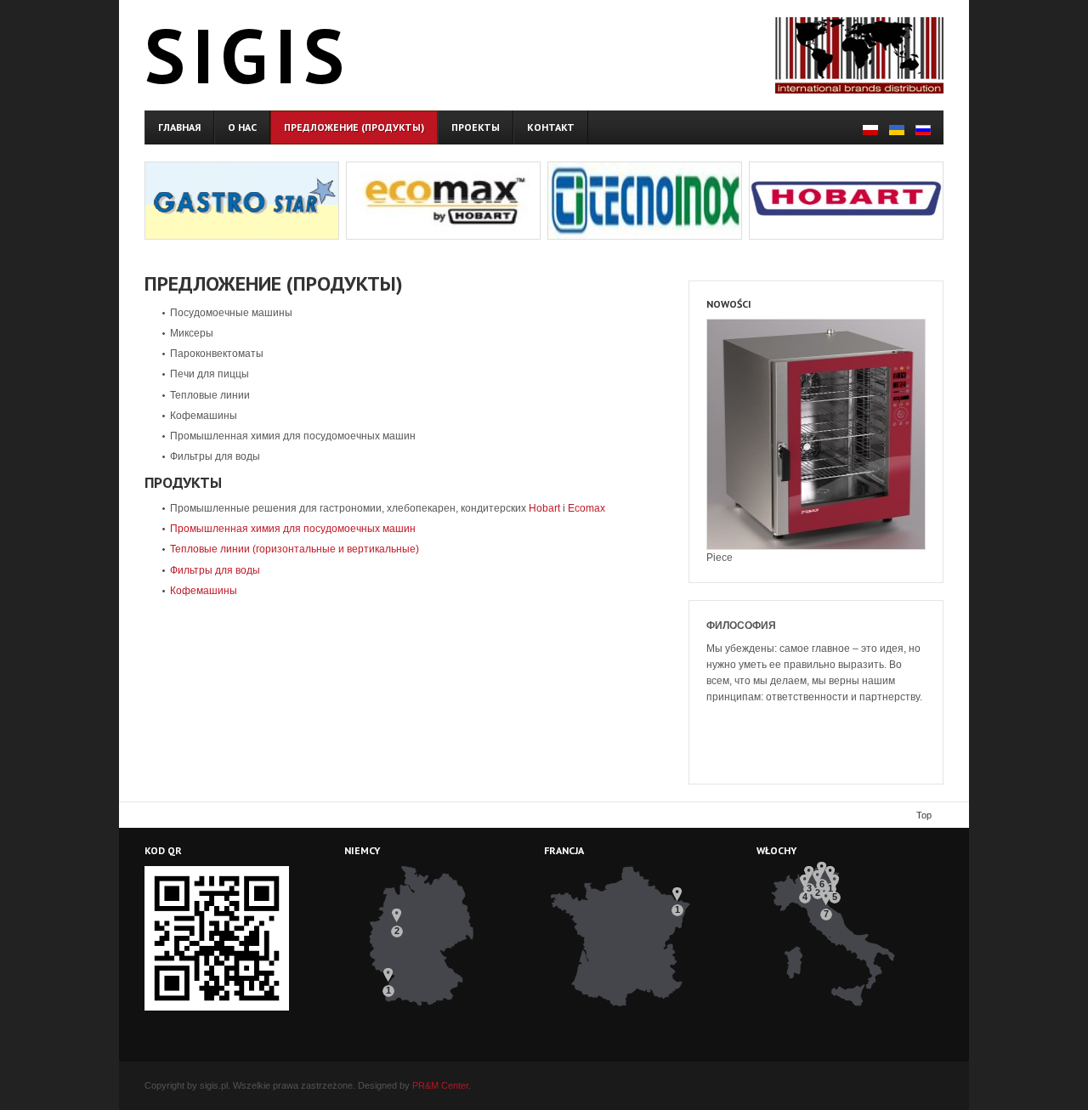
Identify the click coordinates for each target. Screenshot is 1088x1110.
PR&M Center (440, 1085)
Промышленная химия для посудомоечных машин (293, 529)
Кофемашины (203, 591)
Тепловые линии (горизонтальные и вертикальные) (294, 549)
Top (924, 815)
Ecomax (586, 508)
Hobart (544, 508)
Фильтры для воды (215, 570)
